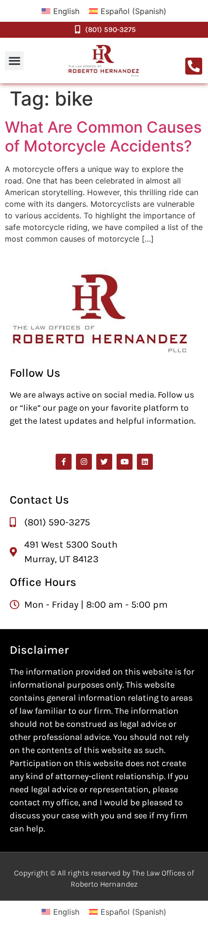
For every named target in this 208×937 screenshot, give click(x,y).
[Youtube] (125, 462)
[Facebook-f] (64, 462)
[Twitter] (104, 462)
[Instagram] (84, 462)
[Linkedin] (145, 462)
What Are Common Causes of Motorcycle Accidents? (103, 136)
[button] (14, 60)
